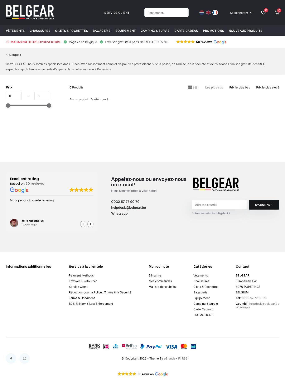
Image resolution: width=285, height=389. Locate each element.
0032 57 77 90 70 (125, 202)
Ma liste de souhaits (162, 286)
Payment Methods (81, 275)
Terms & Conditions (82, 298)
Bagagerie (102, 30)
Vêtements (15, 30)
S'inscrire (155, 275)
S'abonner (264, 204)
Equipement (125, 30)
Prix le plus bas (239, 87)
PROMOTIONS (213, 30)
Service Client (78, 286)
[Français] (215, 12)
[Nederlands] (201, 12)
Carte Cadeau (186, 30)
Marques (15, 54)
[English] (208, 12)
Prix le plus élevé (267, 87)
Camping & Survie (155, 30)
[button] (201, 42)
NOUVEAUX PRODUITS (245, 30)
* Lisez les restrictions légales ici (211, 213)
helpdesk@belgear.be (128, 207)
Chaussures (40, 30)
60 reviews (34, 183)
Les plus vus (214, 87)
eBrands (169, 358)
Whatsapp (119, 213)
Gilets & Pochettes (71, 30)
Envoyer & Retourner (83, 281)
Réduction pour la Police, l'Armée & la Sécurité (100, 292)
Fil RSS (183, 358)
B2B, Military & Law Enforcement (91, 303)
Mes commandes (160, 281)
